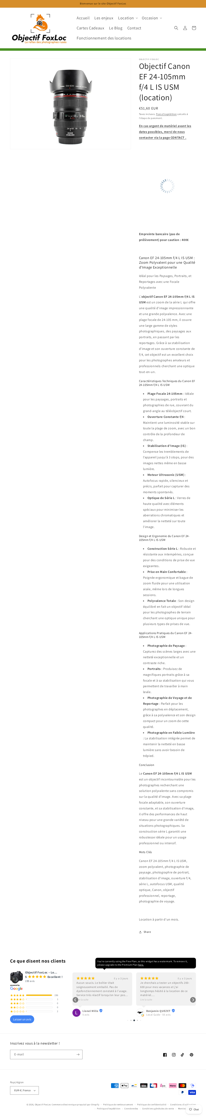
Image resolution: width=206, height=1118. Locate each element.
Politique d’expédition (108, 1108)
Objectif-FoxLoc (43, 1104)
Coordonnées (131, 1108)
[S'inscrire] (77, 1054)
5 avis (85, 1014)
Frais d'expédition (166, 114)
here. (141, 964)
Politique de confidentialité (151, 1104)
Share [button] (147, 932)
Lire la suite (82, 999)
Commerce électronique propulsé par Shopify (75, 1104)
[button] (127, 18)
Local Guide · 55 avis (158, 1014)
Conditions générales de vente (158, 1108)
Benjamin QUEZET (158, 1011)
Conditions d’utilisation (183, 1104)
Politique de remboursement (118, 1104)
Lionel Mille (90, 1011)
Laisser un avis (22, 1019)
